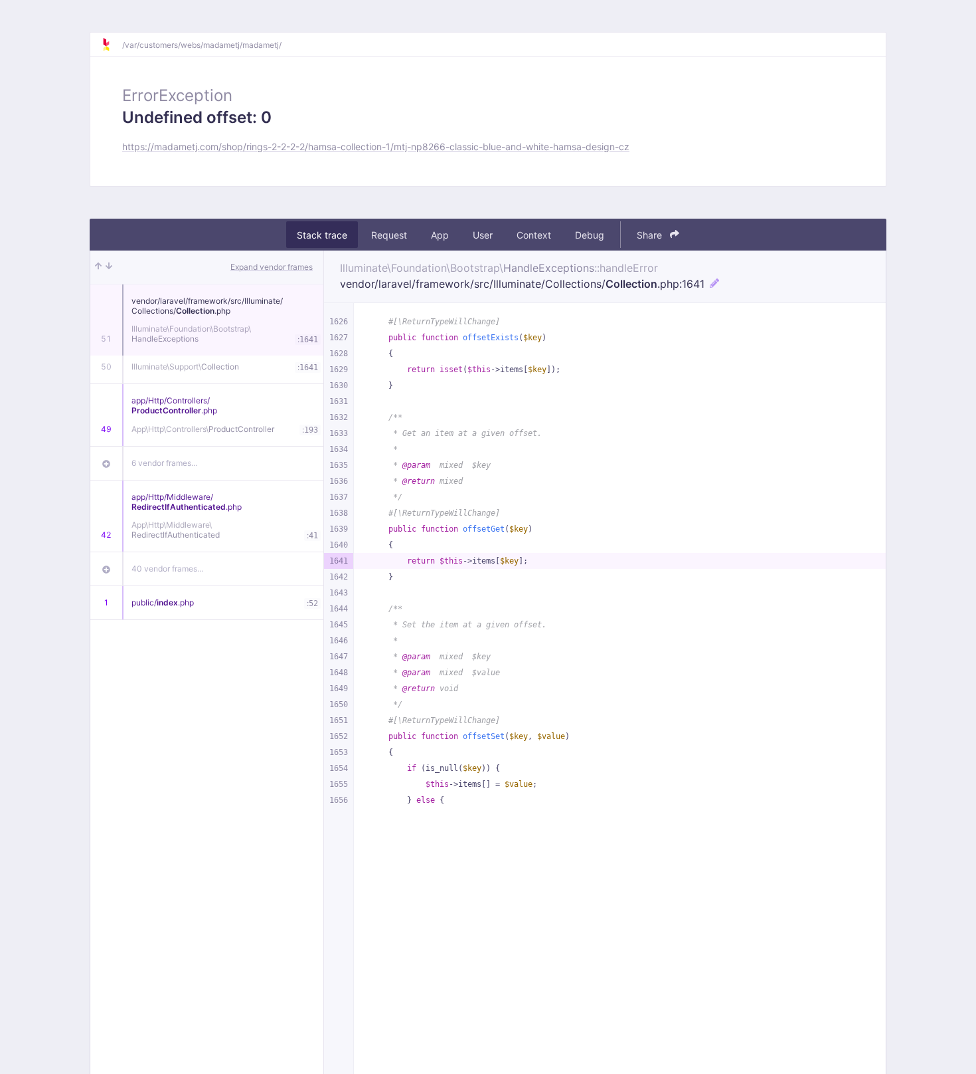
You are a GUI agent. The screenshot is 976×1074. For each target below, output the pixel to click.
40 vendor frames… (167, 569)
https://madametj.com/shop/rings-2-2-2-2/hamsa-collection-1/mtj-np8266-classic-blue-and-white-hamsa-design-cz (375, 146)
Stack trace (322, 235)
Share (651, 235)
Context (534, 235)
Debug (589, 235)
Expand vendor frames (271, 267)
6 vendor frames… (164, 463)
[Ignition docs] (111, 44)
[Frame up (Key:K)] (98, 267)
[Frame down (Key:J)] (109, 267)
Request (389, 235)
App (440, 235)
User (483, 235)
